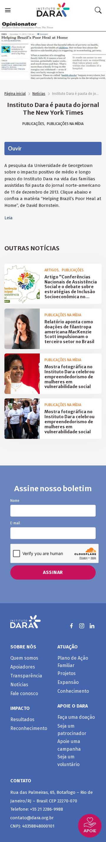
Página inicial (15, 94)
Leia (8, 217)
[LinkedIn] (92, 625)
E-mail (15, 523)
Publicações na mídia (65, 124)
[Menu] (7, 10)
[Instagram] (81, 625)
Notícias (38, 94)
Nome (14, 501)
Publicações (33, 124)
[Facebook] (71, 625)
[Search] (98, 10)
